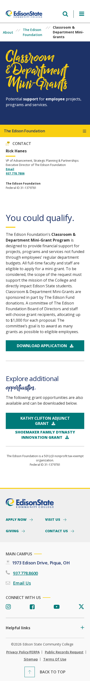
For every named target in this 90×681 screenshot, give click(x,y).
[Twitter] (81, 607)
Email (10, 169)
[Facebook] (32, 607)
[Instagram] (8, 607)
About (8, 32)
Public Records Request (64, 652)
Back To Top (53, 672)
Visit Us (53, 519)
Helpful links (18, 628)
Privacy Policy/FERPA (23, 652)
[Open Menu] (81, 14)
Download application (42, 345)
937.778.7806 (15, 173)
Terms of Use (54, 659)
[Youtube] (57, 607)
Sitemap (31, 659)
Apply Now (17, 519)
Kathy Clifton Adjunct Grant (45, 421)
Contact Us (57, 531)
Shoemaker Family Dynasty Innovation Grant (45, 434)
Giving (13, 531)
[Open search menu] (65, 14)
